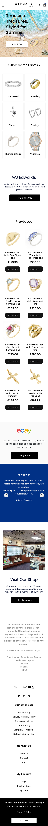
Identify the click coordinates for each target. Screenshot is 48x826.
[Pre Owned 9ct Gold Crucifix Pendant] (13, 377)
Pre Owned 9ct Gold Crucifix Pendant (12, 393)
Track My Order (24, 786)
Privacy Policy (24, 712)
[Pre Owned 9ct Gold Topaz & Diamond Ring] (13, 285)
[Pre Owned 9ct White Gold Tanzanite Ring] (35, 239)
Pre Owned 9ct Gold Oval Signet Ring (13, 255)
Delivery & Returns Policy (24, 716)
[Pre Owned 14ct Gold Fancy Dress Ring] (35, 331)
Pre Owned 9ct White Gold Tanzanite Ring (35, 255)
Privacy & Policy (24, 812)
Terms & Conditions (24, 721)
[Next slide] (42, 495)
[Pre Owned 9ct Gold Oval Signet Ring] (13, 239)
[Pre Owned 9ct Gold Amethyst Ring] (35, 285)
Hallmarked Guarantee (24, 734)
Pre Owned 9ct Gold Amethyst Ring (35, 301)
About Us (24, 753)
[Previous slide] (6, 495)
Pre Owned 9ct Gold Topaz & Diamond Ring (12, 301)
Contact (24, 758)
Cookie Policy (24, 725)
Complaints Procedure (24, 729)
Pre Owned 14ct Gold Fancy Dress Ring (35, 347)
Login (24, 781)
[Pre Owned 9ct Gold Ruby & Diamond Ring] (13, 331)
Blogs (24, 762)
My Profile (24, 790)
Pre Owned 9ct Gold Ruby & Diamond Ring (12, 347)
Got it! (24, 820)
